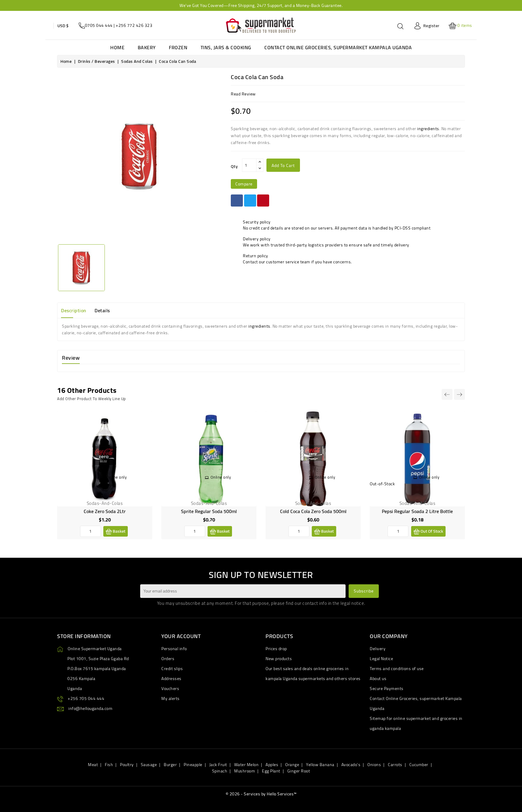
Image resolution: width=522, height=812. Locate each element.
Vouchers (170, 688)
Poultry (127, 765)
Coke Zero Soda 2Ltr (105, 511)
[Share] (237, 200)
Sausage (149, 765)
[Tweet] (250, 200)
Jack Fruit (218, 765)
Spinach (219, 771)
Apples (272, 765)
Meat (93, 765)
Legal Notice (381, 659)
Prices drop (276, 649)
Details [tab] (102, 310)
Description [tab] (73, 310)
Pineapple (193, 765)
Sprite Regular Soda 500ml (209, 511)
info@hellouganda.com (90, 708)
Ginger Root (298, 771)
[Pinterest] (263, 200)
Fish (109, 765)
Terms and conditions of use (397, 668)
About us (378, 678)
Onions (374, 765)
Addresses (171, 678)
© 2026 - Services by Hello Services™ (261, 794)
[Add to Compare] (142, 433)
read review (243, 94)
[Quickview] (142, 447)
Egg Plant (271, 771)
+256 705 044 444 (86, 698)
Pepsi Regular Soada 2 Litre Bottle (417, 511)
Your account (181, 636)
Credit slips (172, 668)
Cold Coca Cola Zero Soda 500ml (313, 511)
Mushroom (244, 771)
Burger (170, 765)
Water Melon (246, 765)
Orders (167, 659)
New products (279, 659)
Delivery (377, 649)
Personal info (174, 649)
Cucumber (418, 765)
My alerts (170, 698)
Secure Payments (387, 688)
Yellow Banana (320, 765)
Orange (292, 765)
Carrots (395, 765)
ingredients (428, 129)
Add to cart (283, 165)
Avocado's (351, 765)
